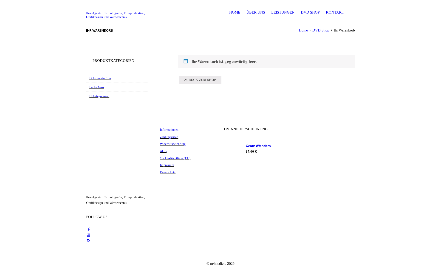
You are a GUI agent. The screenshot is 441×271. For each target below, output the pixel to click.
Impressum (167, 165)
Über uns (255, 12)
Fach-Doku (96, 87)
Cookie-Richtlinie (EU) (175, 158)
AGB (163, 151)
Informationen (169, 129)
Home (234, 12)
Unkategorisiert (99, 96)
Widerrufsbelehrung (173, 144)
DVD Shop (310, 12)
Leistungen (283, 12)
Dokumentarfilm (100, 78)
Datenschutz (167, 172)
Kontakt (335, 12)
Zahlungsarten (169, 137)
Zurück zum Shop (200, 80)
